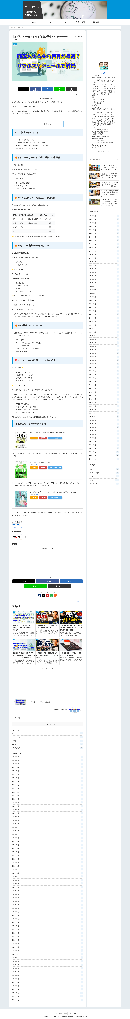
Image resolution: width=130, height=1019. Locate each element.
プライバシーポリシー (60, 1013)
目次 (45, 124)
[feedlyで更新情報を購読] (51, 595)
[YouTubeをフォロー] (47, 595)
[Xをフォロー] (43, 595)
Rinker (37, 434)
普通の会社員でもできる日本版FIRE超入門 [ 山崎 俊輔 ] (47, 432)
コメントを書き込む (47, 724)
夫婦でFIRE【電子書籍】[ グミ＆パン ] (42, 462)
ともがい (104, 73)
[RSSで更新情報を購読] (55, 595)
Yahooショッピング (55, 438)
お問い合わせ (72, 1013)
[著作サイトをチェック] (39, 595)
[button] (71, 89)
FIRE (15, 544)
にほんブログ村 (17, 527)
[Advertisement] (47, 562)
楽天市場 (43, 438)
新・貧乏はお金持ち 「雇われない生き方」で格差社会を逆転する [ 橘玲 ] (53, 492)
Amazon (34, 438)
